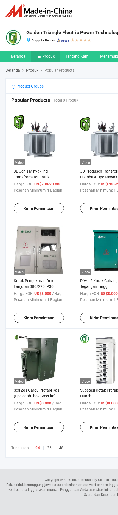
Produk (48, 56)
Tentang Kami (77, 56)
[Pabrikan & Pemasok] (40, 10)
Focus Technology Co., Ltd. (90, 479)
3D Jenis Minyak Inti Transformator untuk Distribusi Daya (31, 176)
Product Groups (30, 86)
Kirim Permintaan (39, 208)
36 (49, 447)
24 (37, 448)
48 (61, 447)
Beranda (18, 56)
